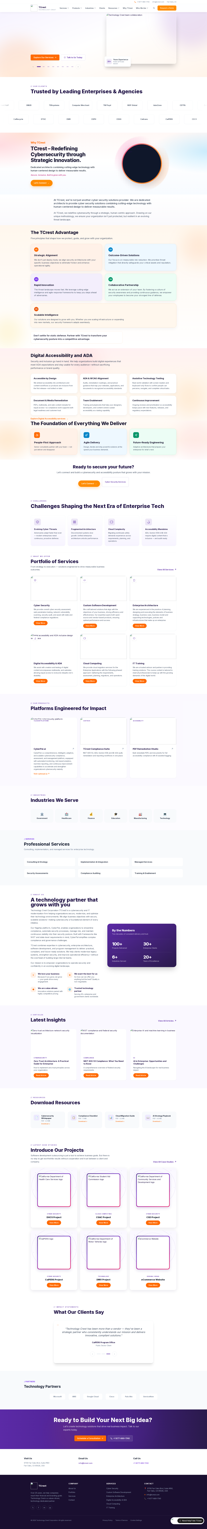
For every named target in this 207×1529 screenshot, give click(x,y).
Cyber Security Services (115, 482)
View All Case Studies (164, 1162)
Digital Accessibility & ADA (116, 1500)
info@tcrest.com (85, 1463)
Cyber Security (112, 1488)
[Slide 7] (68, 66)
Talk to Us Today (74, 57)
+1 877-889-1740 (121, 1438)
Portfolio (72, 1492)
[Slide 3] (48, 66)
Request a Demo (167, 8)
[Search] (154, 8)
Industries (89, 8)
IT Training (110, 1508)
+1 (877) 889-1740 (141, 1463)
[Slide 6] (63, 66)
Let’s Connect (41, 183)
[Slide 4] (53, 66)
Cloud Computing (113, 1504)
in (44, 1507)
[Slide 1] (39, 66)
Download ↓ (45, 1124)
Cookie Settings (136, 1520)
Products (76, 8)
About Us (72, 1488)
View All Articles (167, 1021)
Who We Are (141, 8)
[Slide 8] (72, 66)
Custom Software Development (118, 1492)
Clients (102, 8)
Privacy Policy (107, 1520)
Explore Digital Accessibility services (49, 418)
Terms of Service (121, 1520)
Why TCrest (128, 8)
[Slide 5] (58, 66)
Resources (112, 8)
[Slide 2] (44, 66)
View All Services (166, 569)
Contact (72, 1500)
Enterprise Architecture (115, 1496)
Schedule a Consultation (88, 1438)
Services (63, 8)
